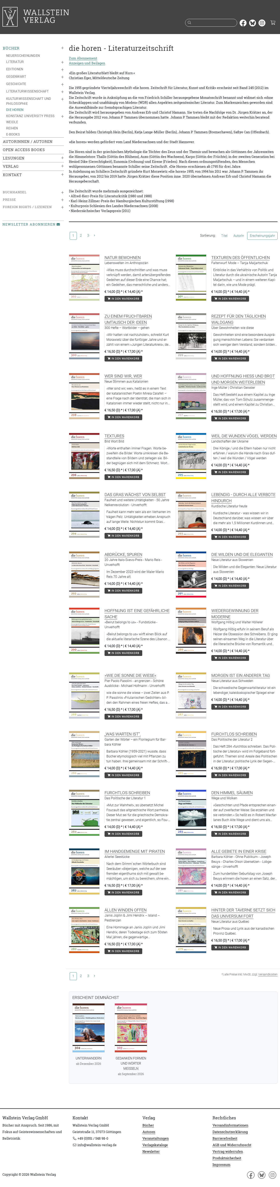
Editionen (14, 69)
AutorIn (238, 236)
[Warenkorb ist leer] (273, 23)
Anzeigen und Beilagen (87, 63)
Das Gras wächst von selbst (135, 494)
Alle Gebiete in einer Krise (238, 851)
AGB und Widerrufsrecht (232, 1145)
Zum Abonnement (83, 58)
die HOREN (14, 109)
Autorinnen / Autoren (28, 141)
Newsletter (151, 1151)
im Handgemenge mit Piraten (135, 851)
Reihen (12, 128)
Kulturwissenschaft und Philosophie (28, 101)
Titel (224, 236)
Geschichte (16, 84)
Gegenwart (16, 76)
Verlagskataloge (155, 1145)
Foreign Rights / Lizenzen (27, 207)
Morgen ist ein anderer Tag (240, 675)
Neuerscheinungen (23, 55)
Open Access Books (24, 149)
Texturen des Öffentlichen (240, 257)
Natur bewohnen (123, 257)
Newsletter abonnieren (29, 224)
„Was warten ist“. (123, 734)
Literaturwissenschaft (27, 91)
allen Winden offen (126, 910)
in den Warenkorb (125, 298)
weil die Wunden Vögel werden (244, 435)
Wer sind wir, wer (123, 376)
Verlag (11, 166)
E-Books (13, 134)
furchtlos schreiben (234, 734)
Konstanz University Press (30, 116)
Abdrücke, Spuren (123, 554)
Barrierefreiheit (225, 1138)
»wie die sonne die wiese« (130, 675)
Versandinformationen (230, 1125)
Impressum (221, 1164)
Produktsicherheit (227, 1158)
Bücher (11, 48)
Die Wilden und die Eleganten (242, 554)
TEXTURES (114, 435)
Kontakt (12, 174)
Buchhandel (15, 192)
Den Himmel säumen (232, 792)
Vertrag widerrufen (228, 1151)
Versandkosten (268, 974)
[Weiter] (94, 235)
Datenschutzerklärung (230, 1132)
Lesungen (14, 158)
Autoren (148, 1132)
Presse (9, 199)
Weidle (12, 122)
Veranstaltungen (155, 1138)
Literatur (15, 61)
